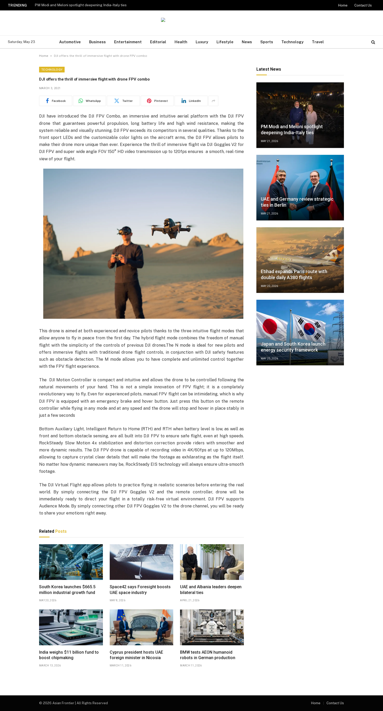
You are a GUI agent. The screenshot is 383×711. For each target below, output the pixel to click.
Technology (292, 42)
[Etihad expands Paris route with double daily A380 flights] (300, 260)
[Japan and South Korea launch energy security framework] (300, 332)
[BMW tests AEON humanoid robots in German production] (212, 627)
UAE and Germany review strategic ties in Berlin (74, 5)
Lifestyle (225, 42)
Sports (266, 42)
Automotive (70, 42)
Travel (318, 42)
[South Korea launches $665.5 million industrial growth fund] (71, 562)
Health (181, 42)
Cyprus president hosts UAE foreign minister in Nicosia (136, 655)
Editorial (158, 42)
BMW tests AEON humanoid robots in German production (207, 655)
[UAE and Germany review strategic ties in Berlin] (300, 187)
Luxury (202, 42)
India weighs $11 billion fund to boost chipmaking (69, 655)
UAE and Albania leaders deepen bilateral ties (211, 589)
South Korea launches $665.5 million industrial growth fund (67, 589)
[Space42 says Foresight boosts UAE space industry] (142, 562)
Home (343, 5)
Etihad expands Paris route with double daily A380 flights (294, 274)
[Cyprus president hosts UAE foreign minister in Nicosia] (142, 627)
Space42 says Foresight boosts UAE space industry (140, 589)
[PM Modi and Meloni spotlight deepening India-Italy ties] (300, 115)
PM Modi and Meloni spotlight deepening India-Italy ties (292, 130)
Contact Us (363, 5)
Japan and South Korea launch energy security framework (293, 347)
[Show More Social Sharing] (213, 101)
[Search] (372, 42)
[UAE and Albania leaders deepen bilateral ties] (212, 562)
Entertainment (128, 42)
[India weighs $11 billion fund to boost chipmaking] (71, 627)
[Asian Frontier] (191, 23)
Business (97, 42)
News (247, 42)
